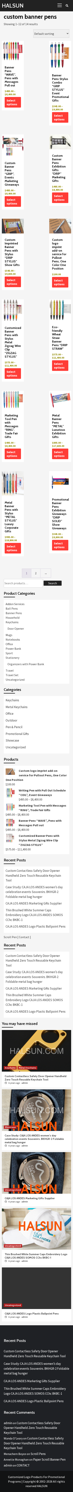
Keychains (12, 622)
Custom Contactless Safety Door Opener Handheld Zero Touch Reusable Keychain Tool (33, 875)
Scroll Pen (10, 937)
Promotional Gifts (17, 734)
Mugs (9, 635)
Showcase (12, 740)
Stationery (12, 658)
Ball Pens (12, 608)
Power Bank (13, 648)
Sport (9, 653)
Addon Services (15, 604)
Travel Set (12, 675)
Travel (10, 670)
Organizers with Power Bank (25, 664)
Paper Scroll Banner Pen (49, 1459)
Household (12, 617)
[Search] (67, 5)
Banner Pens (14, 613)
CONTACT (23, 1465)
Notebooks (13, 639)
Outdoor (11, 720)
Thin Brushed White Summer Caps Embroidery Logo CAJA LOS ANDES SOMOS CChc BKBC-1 (34, 915)
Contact (24, 937)
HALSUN (13, 5)
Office (9, 644)
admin (25, 1082)
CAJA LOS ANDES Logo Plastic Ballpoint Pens (36, 926)
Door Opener (15, 628)
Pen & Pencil (14, 727)
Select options (12, 102)
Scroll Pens (38, 1454)
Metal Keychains (17, 707)
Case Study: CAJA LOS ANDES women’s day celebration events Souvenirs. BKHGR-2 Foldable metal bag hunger (34, 892)
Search (52, 583)
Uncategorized (15, 679)
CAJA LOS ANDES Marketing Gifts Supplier (34, 903)
